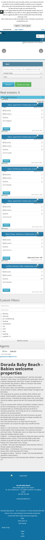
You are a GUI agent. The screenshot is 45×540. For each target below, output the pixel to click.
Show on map (23, 84)
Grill (4, 329)
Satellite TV (6, 336)
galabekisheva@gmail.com (8, 356)
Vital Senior (22, 523)
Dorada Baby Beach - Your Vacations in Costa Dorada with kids (22, 511)
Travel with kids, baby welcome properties (22, 516)
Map (22, 518)
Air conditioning (8, 319)
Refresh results (22, 341)
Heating (5, 334)
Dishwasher (7, 324)
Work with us (22, 521)
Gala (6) (13, 351)
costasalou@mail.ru (23, 499)
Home (43, 29)
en (39, 36)
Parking (5, 321)
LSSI (22, 534)
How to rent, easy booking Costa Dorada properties (22, 513)
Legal (22, 531)
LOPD (22, 536)
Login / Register (18, 29)
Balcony (5, 314)
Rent (7, 64)
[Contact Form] (1, 12)
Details (6, 129)
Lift (4, 326)
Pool (4, 331)
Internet (5, 316)
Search (8, 84)
